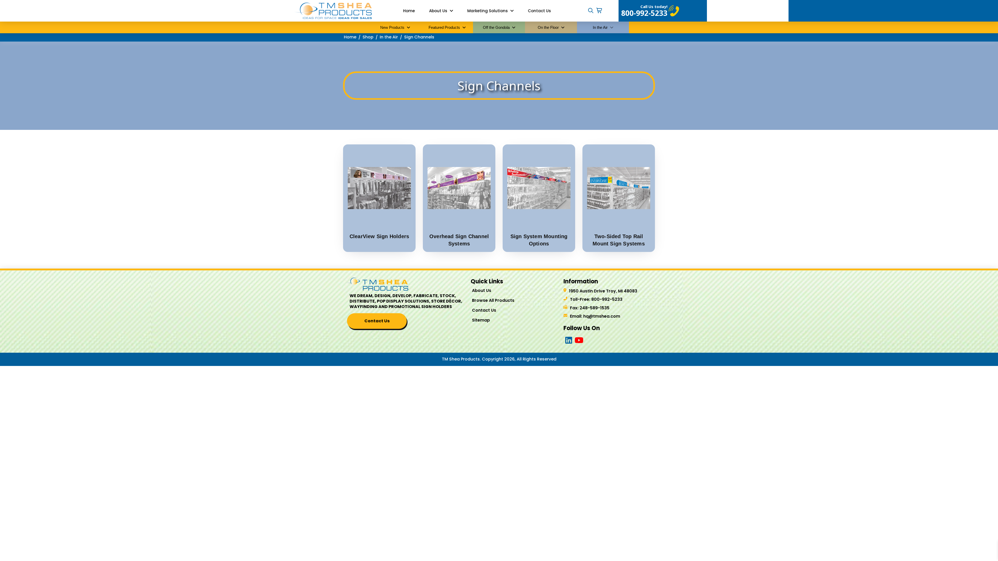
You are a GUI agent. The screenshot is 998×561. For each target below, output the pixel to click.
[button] (590, 10)
